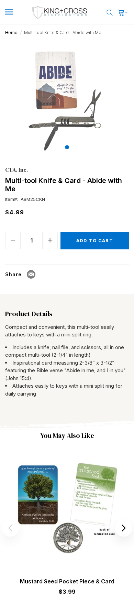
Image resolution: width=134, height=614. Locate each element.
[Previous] (10, 528)
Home (11, 32)
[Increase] (50, 240)
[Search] (109, 12)
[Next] (123, 528)
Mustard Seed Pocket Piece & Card (67, 581)
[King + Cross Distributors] (60, 12)
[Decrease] (13, 240)
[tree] (67, 99)
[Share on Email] (31, 274)
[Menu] (13, 12)
